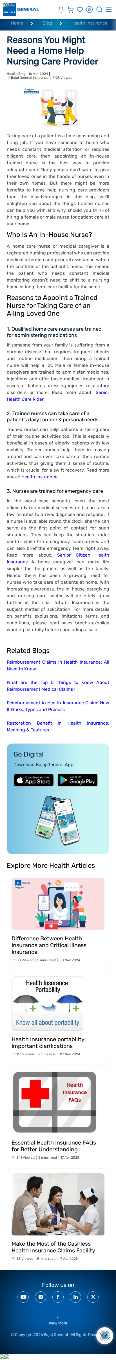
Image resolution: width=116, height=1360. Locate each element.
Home (17, 23)
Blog (47, 23)
